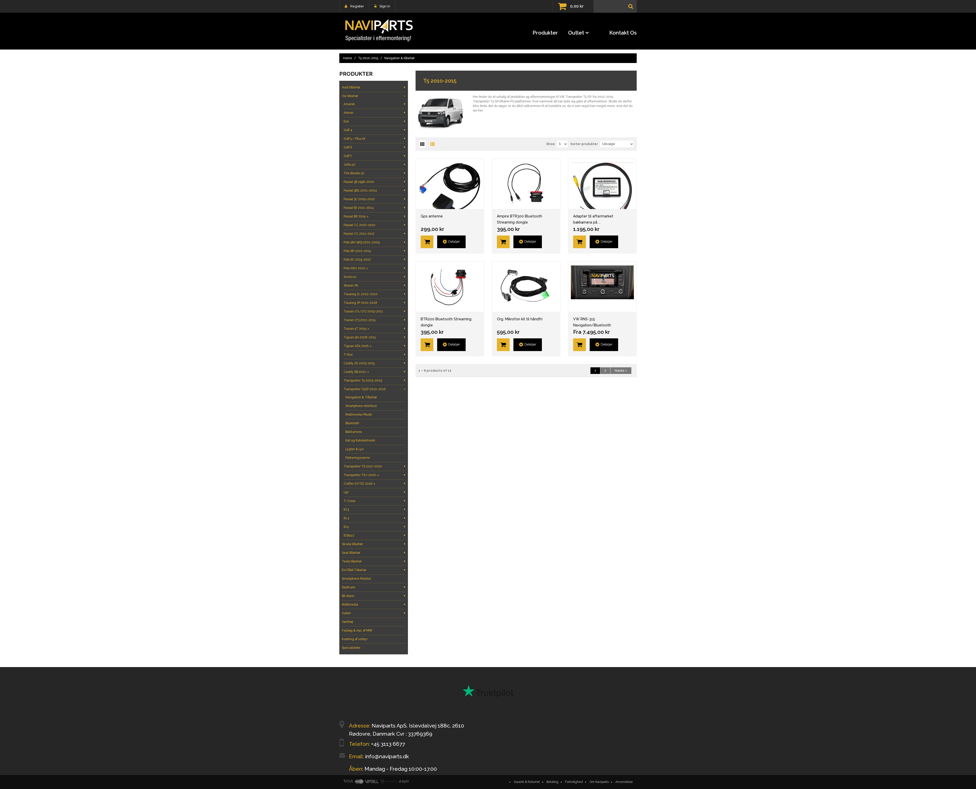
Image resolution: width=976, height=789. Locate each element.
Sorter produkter (584, 144)
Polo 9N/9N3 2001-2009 (374, 242)
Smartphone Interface (361, 406)
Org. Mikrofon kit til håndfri (519, 319)
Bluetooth (352, 423)
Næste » (621, 370)
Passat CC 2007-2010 (374, 225)
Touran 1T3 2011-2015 (374, 320)
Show (550, 144)
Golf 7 (374, 155)
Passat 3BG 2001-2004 (374, 190)
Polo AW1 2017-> (374, 268)
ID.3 (374, 509)
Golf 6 (374, 147)
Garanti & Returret (527, 782)
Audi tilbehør (373, 87)
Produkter (545, 32)
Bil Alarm (373, 595)
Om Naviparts (599, 782)
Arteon (374, 112)
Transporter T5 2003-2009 (374, 380)
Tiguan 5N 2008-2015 (374, 337)
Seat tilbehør (373, 552)
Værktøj (347, 622)
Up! (374, 492)
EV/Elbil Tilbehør (373, 569)
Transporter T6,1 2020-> (374, 474)
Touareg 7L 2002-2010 (374, 294)
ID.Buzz (374, 535)
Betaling (552, 782)
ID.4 (374, 518)
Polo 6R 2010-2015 (374, 250)
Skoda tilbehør (373, 544)
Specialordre (351, 648)
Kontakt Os (623, 32)
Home (347, 58)
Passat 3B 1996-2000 (374, 181)
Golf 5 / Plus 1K (374, 138)
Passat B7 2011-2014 (374, 207)
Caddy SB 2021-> (374, 371)
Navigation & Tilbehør (361, 397)
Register (357, 6)
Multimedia (373, 604)
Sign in (384, 6)
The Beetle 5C (374, 173)
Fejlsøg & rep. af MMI (357, 630)
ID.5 (374, 526)
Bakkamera (353, 432)
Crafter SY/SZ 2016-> (374, 483)
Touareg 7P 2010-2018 (374, 302)
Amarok (374, 104)
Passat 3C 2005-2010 (374, 199)
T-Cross (374, 500)
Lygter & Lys (354, 449)
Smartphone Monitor (356, 578)
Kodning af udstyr (355, 639)
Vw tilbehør (373, 95)
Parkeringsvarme (357, 458)
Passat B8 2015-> (374, 216)
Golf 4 (374, 130)
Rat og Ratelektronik (360, 440)
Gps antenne (432, 216)
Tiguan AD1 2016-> (374, 345)
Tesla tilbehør (373, 561)
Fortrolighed (574, 782)
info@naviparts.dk (387, 756)
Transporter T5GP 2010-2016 (374, 389)
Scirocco (374, 276)
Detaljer (454, 241)
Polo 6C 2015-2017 (374, 259)
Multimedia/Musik (358, 414)
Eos (374, 121)
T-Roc (374, 354)
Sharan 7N (374, 285)
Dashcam (373, 587)
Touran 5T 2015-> (374, 328)
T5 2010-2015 (368, 58)
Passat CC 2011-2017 (374, 233)
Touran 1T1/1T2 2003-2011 (374, 311)
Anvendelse (624, 782)
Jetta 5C (374, 164)
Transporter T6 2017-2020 (374, 466)
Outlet (576, 32)
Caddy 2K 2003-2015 (374, 363)
